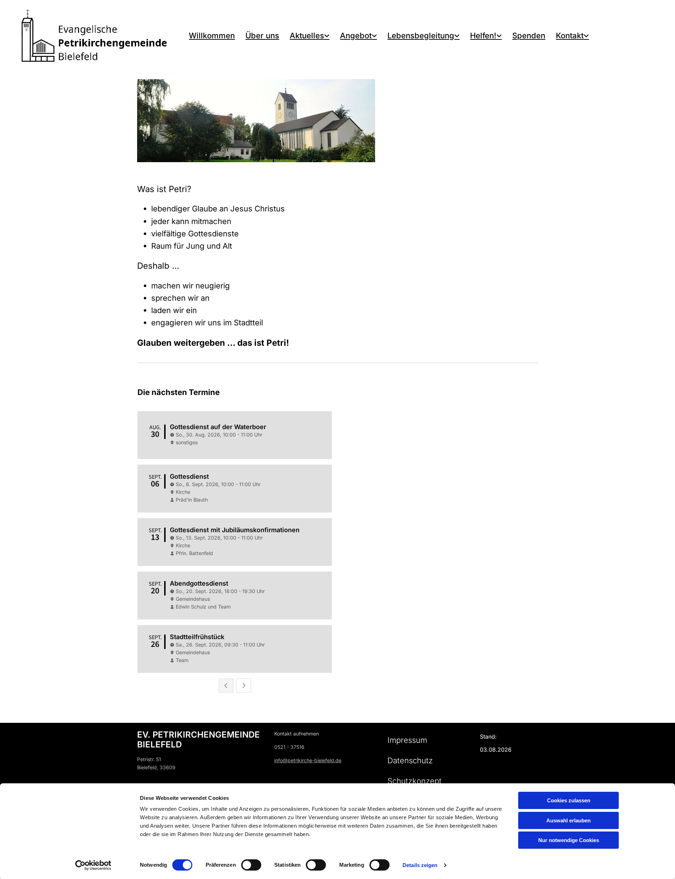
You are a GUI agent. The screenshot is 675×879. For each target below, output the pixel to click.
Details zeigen (420, 865)
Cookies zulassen (568, 800)
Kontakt (570, 35)
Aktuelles (307, 35)
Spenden (528, 35)
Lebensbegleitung (420, 35)
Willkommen (212, 35)
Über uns (262, 35)
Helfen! (483, 35)
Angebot (356, 35)
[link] (309, 36)
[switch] (251, 865)
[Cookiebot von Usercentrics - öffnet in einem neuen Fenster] (93, 865)
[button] (407, 740)
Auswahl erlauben (568, 820)
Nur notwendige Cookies (568, 840)
